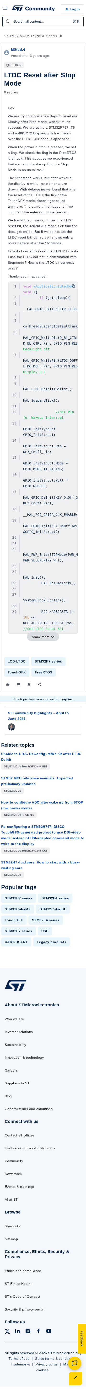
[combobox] (43, 21)
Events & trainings (19, 1187)
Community (14, 1161)
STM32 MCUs (12, 790)
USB (44, 931)
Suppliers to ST (17, 1083)
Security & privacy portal (24, 1309)
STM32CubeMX (18, 909)
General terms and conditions (29, 1109)
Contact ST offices (20, 1135)
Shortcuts (12, 1226)
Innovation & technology (24, 1057)
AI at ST (11, 1199)
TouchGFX (17, 672)
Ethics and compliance (23, 1271)
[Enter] (7, 21)
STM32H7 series (18, 898)
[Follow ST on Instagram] (28, 1331)
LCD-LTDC (17, 661)
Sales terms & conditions (55, 1358)
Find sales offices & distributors (30, 1148)
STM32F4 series (55, 898)
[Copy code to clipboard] (73, 286)
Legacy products (51, 942)
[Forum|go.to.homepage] (33, 9)
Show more (41, 637)
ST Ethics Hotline (18, 1284)
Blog (8, 1096)
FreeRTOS (43, 672)
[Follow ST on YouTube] (49, 1331)
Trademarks (20, 1364)
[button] (5, 10)
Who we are (14, 1019)
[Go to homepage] (15, 991)
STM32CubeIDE (53, 909)
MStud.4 (18, 49)
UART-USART (16, 942)
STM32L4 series (45, 920)
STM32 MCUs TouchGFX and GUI (34, 36)
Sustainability (15, 1045)
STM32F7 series (48, 661)
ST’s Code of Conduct (22, 1296)
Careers (11, 1070)
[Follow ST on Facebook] (38, 1331)
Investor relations (19, 1032)
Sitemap (11, 1239)
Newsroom (13, 1174)
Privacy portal (47, 1364)
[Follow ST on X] (7, 1332)
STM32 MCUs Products (19, 815)
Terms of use (19, 1358)
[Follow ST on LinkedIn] (17, 1331)
